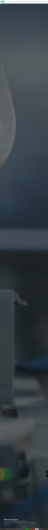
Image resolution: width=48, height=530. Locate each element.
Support (28, 1)
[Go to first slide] (47, 269)
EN (46, 1)
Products (13, 1)
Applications (20, 1)
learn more (7, 525)
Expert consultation (33, 1)
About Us (38, 1)
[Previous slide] (47, 265)
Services (16, 1)
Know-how (24, 1)
